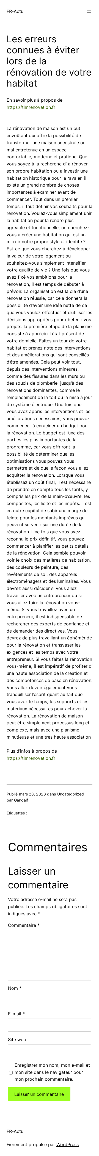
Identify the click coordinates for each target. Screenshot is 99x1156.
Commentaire (24, 925)
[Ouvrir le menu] (89, 11)
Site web (17, 1039)
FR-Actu (15, 11)
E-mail (16, 1013)
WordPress (67, 1144)
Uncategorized (70, 794)
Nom (14, 988)
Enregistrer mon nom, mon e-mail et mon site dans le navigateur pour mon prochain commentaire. (52, 1072)
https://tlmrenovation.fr (31, 107)
